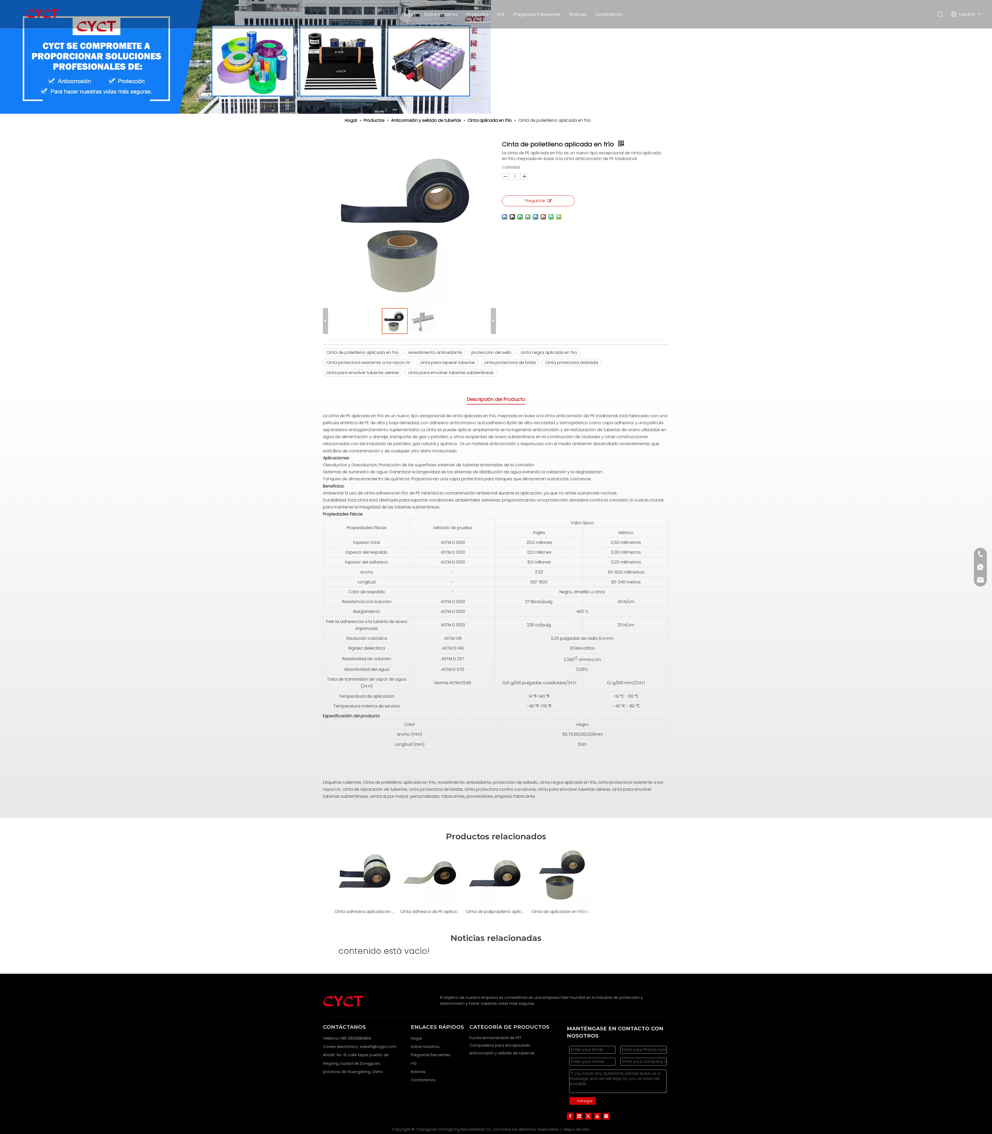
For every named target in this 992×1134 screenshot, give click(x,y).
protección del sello (491, 352)
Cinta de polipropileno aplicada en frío (496, 912)
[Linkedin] (579, 1116)
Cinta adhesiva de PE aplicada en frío (430, 912)
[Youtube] (597, 1116)
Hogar (408, 14)
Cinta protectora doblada (571, 363)
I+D (501, 14)
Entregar (585, 1100)
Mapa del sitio (577, 1129)
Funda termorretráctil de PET (495, 1037)
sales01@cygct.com (378, 1046)
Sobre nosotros (441, 14)
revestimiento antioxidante (435, 352)
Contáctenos (609, 14)
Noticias (577, 14)
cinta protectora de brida (510, 363)
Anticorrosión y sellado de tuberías (501, 1053)
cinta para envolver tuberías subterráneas (451, 373)
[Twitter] (588, 1116)
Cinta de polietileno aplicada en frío (362, 352)
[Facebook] (570, 1116)
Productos (478, 14)
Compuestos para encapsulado (499, 1045)
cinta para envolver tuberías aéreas (362, 373)
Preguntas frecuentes (537, 14)
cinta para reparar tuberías (447, 363)
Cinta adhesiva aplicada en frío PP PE (365, 912)
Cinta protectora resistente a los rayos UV (368, 363)
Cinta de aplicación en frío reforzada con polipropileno (561, 912)
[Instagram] (606, 1116)
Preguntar (535, 201)
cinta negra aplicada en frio (549, 352)
